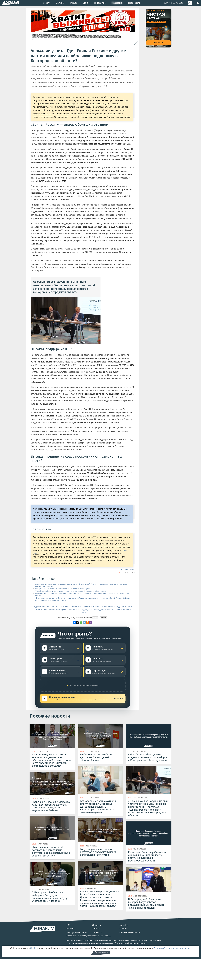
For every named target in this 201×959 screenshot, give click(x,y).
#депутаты (76, 606)
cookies (87, 940)
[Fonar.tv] (10, 3)
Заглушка (97, 932)
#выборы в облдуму (78, 609)
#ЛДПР (64, 606)
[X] (77, 622)
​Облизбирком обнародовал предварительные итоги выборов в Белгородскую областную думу (71, 591)
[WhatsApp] (81, 622)
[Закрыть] (136, 43)
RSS (68, 925)
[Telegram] (84, 622)
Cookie (33, 948)
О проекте (97, 925)
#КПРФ (55, 606)
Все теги (70, 928)
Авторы (96, 928)
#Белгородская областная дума (50, 609)
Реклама (123, 928)
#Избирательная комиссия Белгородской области (108, 606)
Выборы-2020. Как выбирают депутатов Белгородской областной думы (62, 589)
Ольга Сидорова (128, 570)
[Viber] (90, 622)
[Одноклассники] (87, 622)
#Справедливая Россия (102, 609)
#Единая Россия (41, 606)
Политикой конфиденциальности (171, 948)
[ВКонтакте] (74, 622)
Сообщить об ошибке (76, 932)
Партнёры (123, 925)
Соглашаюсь (101, 952)
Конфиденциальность (129, 932)
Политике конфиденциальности (130, 943)
